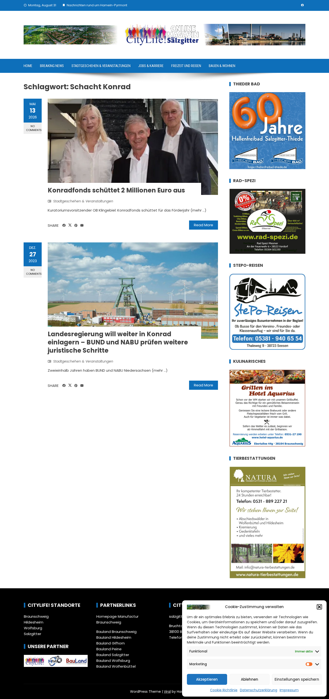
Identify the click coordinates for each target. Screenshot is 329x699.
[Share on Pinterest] (76, 225)
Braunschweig (36, 616)
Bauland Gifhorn (110, 643)
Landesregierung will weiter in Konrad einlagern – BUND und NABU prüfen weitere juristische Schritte (118, 342)
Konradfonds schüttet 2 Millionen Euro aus (116, 190)
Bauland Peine (109, 648)
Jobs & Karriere (151, 66)
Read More (203, 224)
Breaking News (52, 66)
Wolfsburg (33, 627)
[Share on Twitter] (70, 225)
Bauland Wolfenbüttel (116, 666)
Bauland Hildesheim (113, 637)
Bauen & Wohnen (222, 66)
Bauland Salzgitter (112, 654)
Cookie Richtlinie (223, 690)
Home (28, 66)
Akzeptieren (207, 679)
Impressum (289, 690)
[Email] (82, 225)
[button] (319, 606)
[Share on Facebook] (64, 225)
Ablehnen (249, 679)
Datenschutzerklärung (258, 690)
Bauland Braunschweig (116, 631)
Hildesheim (33, 622)
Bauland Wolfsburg (113, 660)
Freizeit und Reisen (186, 66)
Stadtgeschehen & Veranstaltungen (101, 66)
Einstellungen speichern (297, 679)
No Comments (34, 128)
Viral (167, 691)
